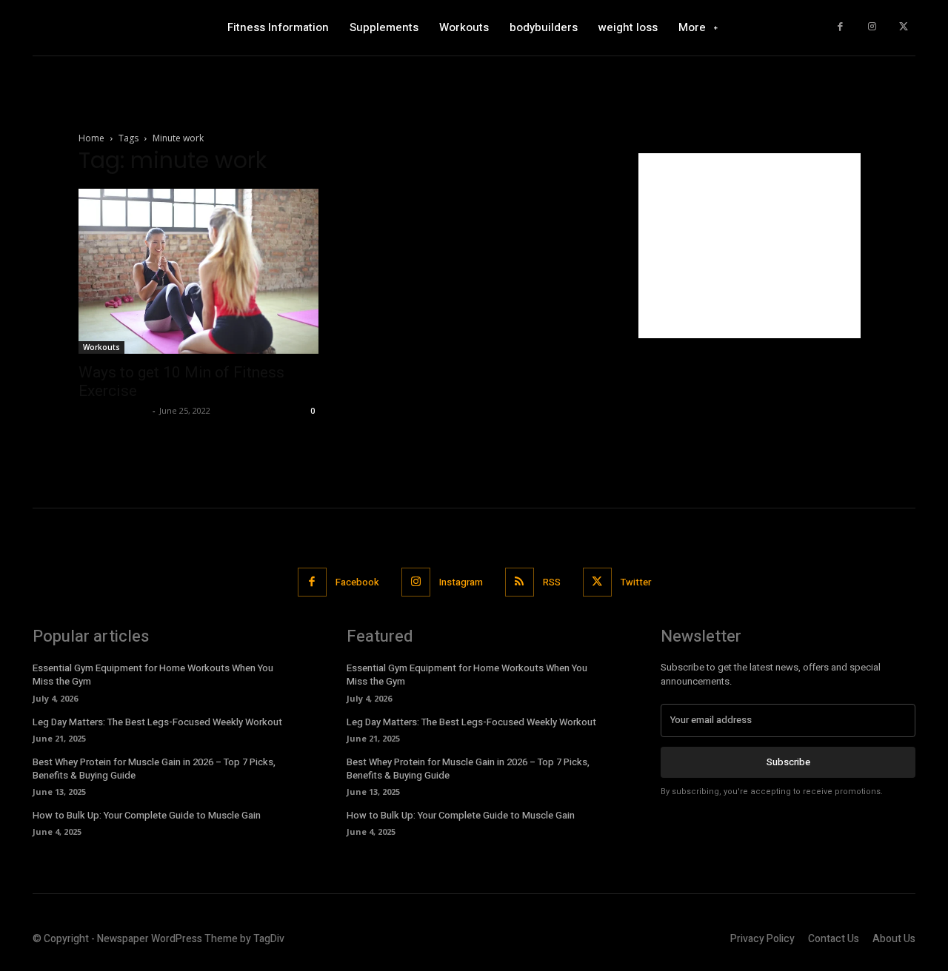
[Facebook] (840, 28)
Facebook (357, 582)
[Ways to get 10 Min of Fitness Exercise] (198, 271)
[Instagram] (872, 28)
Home (91, 138)
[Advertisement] (749, 245)
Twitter (636, 582)
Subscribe (788, 762)
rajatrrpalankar (114, 410)
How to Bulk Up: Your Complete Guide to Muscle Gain (147, 815)
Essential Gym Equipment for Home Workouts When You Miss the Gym (153, 674)
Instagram (461, 582)
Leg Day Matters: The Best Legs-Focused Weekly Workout (157, 722)
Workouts (101, 347)
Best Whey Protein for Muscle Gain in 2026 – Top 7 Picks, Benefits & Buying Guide (154, 768)
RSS (552, 582)
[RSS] (519, 582)
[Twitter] (903, 28)
